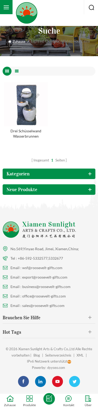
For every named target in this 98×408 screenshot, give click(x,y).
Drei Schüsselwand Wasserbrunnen (25, 133)
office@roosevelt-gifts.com (44, 296)
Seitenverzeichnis (58, 355)
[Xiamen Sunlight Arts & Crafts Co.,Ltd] (26, 13)
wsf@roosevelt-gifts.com (42, 267)
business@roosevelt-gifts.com (46, 286)
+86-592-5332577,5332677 (40, 258)
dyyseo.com (56, 367)
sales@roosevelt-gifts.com (43, 305)
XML (80, 355)
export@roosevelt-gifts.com (44, 277)
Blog (36, 355)
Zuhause (19, 41)
